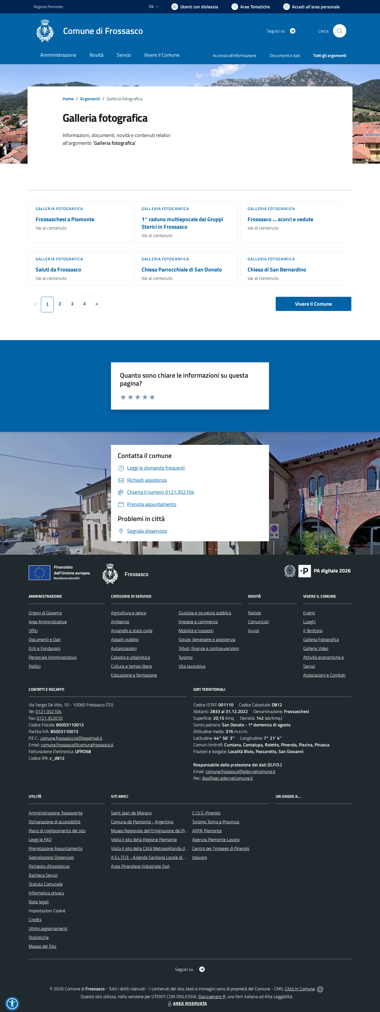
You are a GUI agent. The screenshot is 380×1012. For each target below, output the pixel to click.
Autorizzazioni (124, 648)
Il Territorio (312, 630)
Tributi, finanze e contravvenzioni (209, 648)
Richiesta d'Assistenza (49, 866)
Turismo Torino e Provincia (215, 821)
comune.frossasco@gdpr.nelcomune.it (240, 771)
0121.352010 (50, 718)
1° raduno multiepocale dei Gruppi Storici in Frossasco (182, 223)
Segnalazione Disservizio (51, 857)
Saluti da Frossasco (58, 269)
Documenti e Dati (45, 639)
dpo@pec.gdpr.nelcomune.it (227, 778)
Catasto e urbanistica (130, 657)
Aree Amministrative (48, 621)
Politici (35, 666)
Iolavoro (199, 857)
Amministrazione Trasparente (56, 812)
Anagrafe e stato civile (131, 630)
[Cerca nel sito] (339, 31)
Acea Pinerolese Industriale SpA (140, 866)
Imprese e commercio (198, 621)
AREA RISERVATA (190, 1003)
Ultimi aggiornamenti (48, 928)
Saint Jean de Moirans (131, 812)
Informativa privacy (46, 892)
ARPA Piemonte (207, 830)
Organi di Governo (45, 612)
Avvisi (253, 630)
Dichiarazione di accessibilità (54, 821)
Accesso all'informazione (234, 55)
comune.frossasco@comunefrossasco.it (77, 744)
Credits (35, 919)
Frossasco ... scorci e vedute (280, 219)
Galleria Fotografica (59, 208)
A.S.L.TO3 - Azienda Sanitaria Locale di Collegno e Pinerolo (165, 857)
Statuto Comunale (46, 884)
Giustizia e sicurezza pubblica (205, 612)
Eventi (309, 612)
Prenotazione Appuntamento (55, 848)
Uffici (33, 630)
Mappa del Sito (42, 946)
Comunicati (258, 621)
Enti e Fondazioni (44, 648)
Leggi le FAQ (40, 839)
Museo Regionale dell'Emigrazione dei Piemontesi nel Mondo (167, 830)
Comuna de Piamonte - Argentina (142, 821)
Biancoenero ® (211, 996)
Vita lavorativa (192, 666)
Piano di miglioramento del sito (57, 830)
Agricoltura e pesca (128, 612)
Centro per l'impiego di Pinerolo (220, 848)
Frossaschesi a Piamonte (65, 219)
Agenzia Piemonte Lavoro (216, 839)
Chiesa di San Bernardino (277, 269)
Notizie (254, 612)
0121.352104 (48, 711)
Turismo (186, 657)
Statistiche (39, 937)
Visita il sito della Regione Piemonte (144, 839)
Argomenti (90, 98)
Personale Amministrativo (53, 657)
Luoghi (309, 621)
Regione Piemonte (48, 6)
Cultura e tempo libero (131, 666)
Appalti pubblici (125, 639)
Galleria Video (315, 648)
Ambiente (120, 621)
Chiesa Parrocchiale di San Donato (182, 269)
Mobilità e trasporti (196, 630)
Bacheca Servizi (43, 875)
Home (68, 98)
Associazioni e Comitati (324, 675)
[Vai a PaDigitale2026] (317, 570)
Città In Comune (300, 988)
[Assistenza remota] (320, 988)
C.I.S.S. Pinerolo (206, 812)
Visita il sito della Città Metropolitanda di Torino (154, 848)
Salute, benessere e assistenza (207, 639)
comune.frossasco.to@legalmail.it (71, 738)
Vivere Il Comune (313, 304)
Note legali (39, 901)
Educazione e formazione (134, 675)
